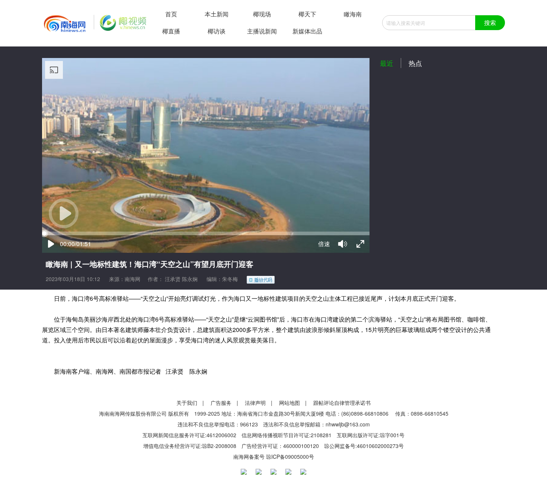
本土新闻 (216, 14)
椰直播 (171, 31)
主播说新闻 (262, 31)
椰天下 (307, 14)
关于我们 (186, 402)
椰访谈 (216, 31)
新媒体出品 (307, 31)
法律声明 (255, 402)
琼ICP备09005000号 (290, 456)
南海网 (132, 279)
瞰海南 (353, 14)
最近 (386, 63)
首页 (171, 14)
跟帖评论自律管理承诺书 (342, 402)
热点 (415, 63)
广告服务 (221, 402)
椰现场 (262, 14)
